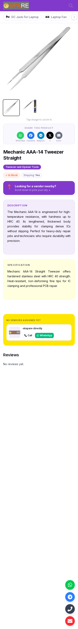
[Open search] (71, 6)
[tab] (11, 108)
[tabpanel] (39, 60)
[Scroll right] (74, 17)
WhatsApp (46, 335)
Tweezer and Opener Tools (22, 166)
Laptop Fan (59, 17)
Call (30, 335)
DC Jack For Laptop (25, 17)
